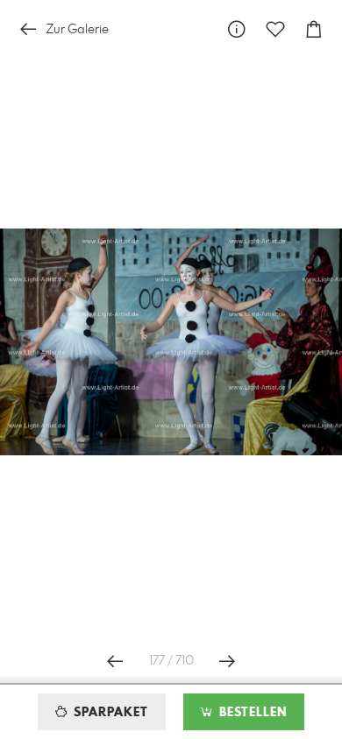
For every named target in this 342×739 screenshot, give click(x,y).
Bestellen (251, 713)
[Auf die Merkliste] (275, 29)
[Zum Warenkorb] (313, 29)
